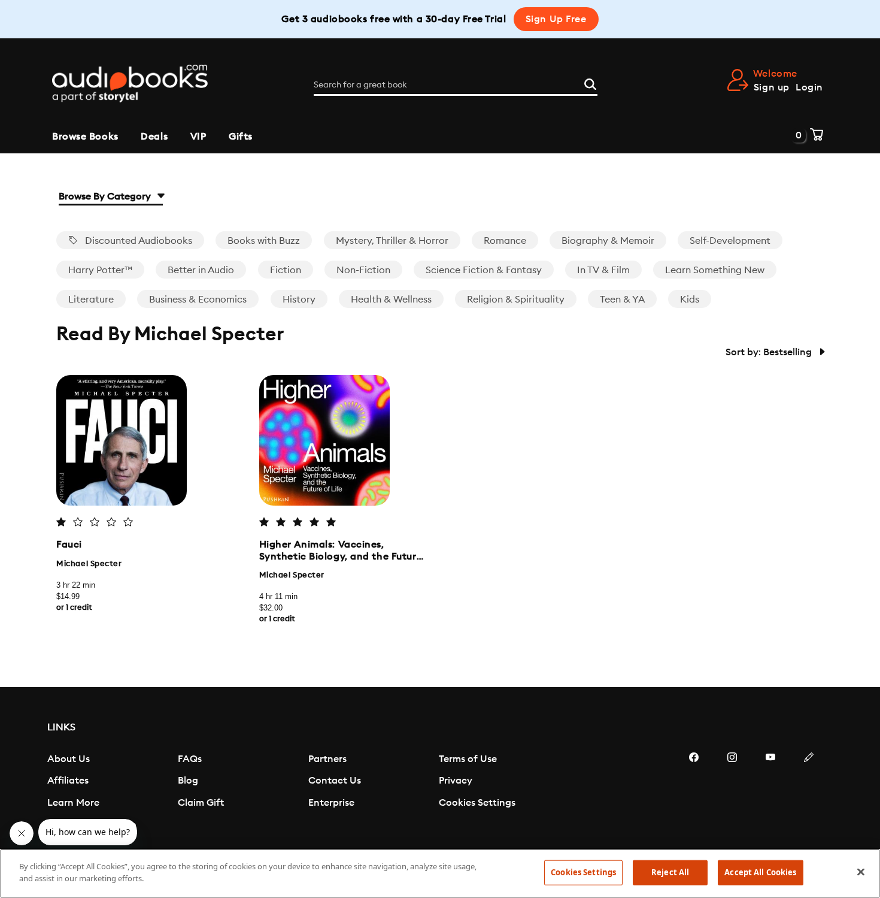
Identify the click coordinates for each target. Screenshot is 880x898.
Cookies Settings (477, 803)
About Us (68, 759)
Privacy (455, 780)
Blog (188, 780)
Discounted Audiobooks (137, 241)
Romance (505, 241)
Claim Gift (201, 803)
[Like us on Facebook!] (694, 793)
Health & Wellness (391, 299)
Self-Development (730, 241)
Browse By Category (106, 196)
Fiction (285, 270)
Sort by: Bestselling (770, 352)
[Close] (861, 871)
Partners (327, 759)
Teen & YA (622, 299)
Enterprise (331, 803)
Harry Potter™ (100, 270)
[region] (440, 873)
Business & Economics (198, 299)
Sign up (772, 87)
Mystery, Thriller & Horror (392, 241)
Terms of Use (468, 759)
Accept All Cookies (760, 872)
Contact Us (334, 780)
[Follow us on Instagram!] (732, 793)
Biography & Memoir (608, 241)
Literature (91, 299)
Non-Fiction (363, 270)
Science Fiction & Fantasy (484, 270)
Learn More (73, 803)
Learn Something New (714, 270)
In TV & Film (603, 270)
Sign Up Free (556, 19)
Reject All (670, 872)
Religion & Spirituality (516, 299)
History (299, 299)
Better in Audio (201, 270)
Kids (689, 299)
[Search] (590, 82)
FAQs (190, 759)
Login (809, 87)
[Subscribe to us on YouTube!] (770, 793)
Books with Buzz (263, 241)
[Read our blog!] (809, 793)
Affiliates (68, 780)
